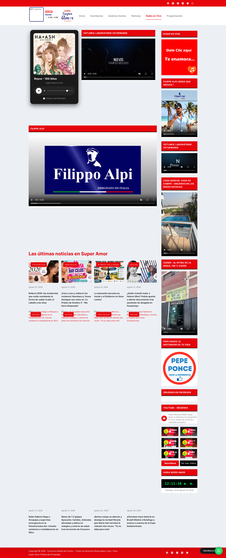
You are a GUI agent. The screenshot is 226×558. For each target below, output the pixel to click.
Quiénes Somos (117, 16)
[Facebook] (168, 3)
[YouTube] (182, 3)
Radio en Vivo (153, 16)
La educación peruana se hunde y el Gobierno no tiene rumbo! (109, 296)
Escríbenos (96, 16)
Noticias (136, 16)
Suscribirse (170, 463)
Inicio (82, 16)
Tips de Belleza (38, 265)
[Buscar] (192, 3)
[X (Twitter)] (173, 3)
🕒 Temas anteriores (54, 98)
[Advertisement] (118, 102)
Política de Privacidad (50, 554)
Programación (174, 16)
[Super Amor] (67, 15)
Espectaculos (71, 265)
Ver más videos (188, 463)
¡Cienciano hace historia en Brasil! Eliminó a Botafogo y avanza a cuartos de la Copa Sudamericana (141, 521)
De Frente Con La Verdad (108, 265)
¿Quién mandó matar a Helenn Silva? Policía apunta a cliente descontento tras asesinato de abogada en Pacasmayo (141, 299)
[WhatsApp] (187, 3)
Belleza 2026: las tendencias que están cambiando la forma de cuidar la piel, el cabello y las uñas (43, 298)
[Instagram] (178, 3)
